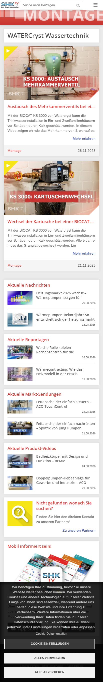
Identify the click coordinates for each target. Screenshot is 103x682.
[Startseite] (10, 5)
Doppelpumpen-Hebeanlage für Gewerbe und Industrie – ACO (63, 480)
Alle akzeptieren (49, 672)
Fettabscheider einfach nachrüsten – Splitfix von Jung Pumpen (65, 425)
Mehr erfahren (84, 139)
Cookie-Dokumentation (51, 633)
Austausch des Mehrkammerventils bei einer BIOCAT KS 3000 (52, 106)
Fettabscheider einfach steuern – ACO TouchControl (64, 404)
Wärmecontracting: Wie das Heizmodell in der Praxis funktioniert (59, 374)
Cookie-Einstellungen (50, 643)
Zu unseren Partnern (79, 530)
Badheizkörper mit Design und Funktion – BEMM (62, 458)
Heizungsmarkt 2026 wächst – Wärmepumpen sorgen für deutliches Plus (61, 297)
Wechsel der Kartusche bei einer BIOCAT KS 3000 (52, 221)
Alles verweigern (49, 658)
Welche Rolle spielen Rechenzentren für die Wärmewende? (55, 352)
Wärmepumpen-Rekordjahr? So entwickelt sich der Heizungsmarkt (65, 317)
